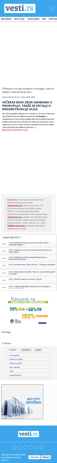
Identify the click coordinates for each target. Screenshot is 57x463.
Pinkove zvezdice (16, 359)
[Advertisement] (28, 53)
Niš (44, 18)
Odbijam (45, 457)
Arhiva (38, 350)
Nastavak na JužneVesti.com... (15, 130)
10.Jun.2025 (25, 97)
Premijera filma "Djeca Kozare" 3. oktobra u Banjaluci (34, 264)
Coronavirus (14, 355)
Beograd (6, 18)
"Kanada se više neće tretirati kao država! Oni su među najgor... (30, 251)
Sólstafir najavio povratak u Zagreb (28, 279)
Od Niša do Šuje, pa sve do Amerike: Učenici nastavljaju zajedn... (29, 244)
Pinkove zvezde (16, 363)
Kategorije (26, 350)
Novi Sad (19, 18)
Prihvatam (34, 457)
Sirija (11, 371)
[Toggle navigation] (51, 8)
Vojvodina (33, 18)
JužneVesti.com (13, 97)
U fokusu (12, 350)
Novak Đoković (15, 375)
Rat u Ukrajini (15, 367)
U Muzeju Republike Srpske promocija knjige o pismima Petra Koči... (29, 287)
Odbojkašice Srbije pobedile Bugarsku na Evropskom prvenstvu (28, 258)
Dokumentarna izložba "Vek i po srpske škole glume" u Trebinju (32, 273)
